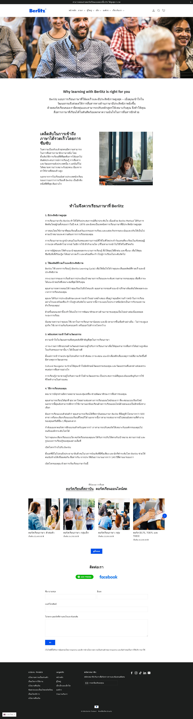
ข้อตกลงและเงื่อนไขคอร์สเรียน (40, 690)
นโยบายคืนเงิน (34, 686)
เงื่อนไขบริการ (34, 694)
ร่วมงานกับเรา (62, 694)
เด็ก (98, 10)
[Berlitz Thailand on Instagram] (136, 672)
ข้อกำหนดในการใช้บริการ (131, 650)
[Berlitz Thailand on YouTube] (149, 672)
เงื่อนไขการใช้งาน (35, 681)
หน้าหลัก (72, 10)
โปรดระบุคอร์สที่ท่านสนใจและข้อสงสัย (61, 616)
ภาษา (80, 10)
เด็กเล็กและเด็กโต (63, 686)
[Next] (164, 516)
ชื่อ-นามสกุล (50, 591)
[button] (9, 714)
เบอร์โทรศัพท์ (51, 604)
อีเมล (99, 591)
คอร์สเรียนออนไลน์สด (111, 489)
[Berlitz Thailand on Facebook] (131, 672)
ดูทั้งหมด (96, 551)
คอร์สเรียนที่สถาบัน (79, 489)
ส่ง (50, 642)
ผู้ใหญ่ (89, 10)
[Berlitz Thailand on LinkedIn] (144, 672)
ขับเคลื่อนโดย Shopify (105, 711)
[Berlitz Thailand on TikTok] (140, 672)
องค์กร (106, 10)
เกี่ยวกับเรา (117, 10)
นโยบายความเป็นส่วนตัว (96, 650)
